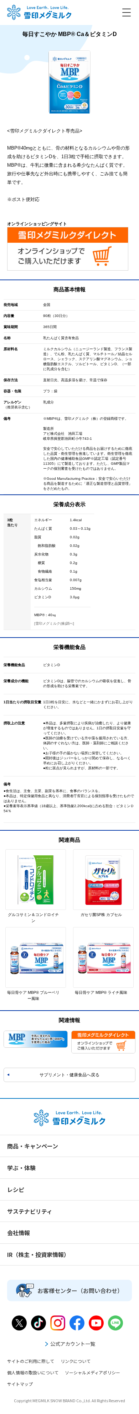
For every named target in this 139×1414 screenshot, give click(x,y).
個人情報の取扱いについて (32, 1372)
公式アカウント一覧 (72, 1343)
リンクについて (76, 1361)
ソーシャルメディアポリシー (92, 1372)
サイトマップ (20, 1384)
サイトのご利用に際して (30, 1361)
